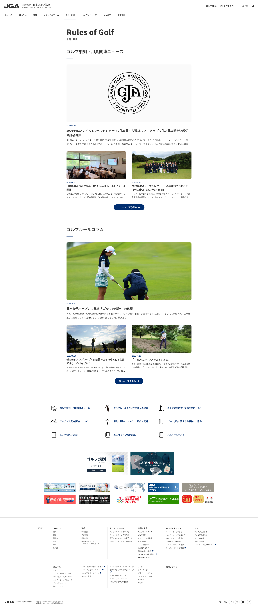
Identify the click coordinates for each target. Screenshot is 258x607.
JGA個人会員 (86, 576)
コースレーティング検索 (175, 548)
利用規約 (141, 579)
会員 (54, 541)
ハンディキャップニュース (63, 580)
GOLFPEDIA (210, 6)
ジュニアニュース (59, 583)
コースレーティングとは (175, 545)
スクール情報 (199, 538)
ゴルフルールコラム (145, 532)
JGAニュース (58, 570)
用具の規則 (142, 541)
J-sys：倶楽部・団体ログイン (92, 567)
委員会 (55, 538)
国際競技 (84, 538)
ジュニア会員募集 (200, 532)
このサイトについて (145, 576)
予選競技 (84, 535)
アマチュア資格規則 (145, 538)
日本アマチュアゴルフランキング (122, 567)
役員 (54, 535)
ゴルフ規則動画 (143, 545)
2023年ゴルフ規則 (144, 551)
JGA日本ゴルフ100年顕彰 (119, 582)
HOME (40, 528)
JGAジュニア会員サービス (204, 545)
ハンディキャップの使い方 (175, 535)
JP (243, 6)
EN (247, 6)
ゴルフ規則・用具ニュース (63, 577)
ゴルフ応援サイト (227, 6)
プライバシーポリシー (146, 573)
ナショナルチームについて (119, 532)
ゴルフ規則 (142, 535)
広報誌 (55, 548)
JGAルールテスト (144, 557)
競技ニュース (58, 586)
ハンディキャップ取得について (177, 538)
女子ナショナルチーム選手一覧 (121, 541)
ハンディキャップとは (174, 532)
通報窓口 (141, 583)
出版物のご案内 (143, 548)
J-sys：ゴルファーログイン (91, 570)
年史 (54, 545)
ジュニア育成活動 (200, 535)
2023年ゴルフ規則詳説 (146, 554)
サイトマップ (143, 570)
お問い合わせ (199, 541)
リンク (140, 567)
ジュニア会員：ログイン (90, 573)
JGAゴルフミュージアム (118, 579)
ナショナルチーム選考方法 (119, 535)
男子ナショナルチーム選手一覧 (121, 538)
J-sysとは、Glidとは (173, 541)
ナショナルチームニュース (63, 573)
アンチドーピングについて (119, 575)
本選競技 (84, 532)
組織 (54, 532)
